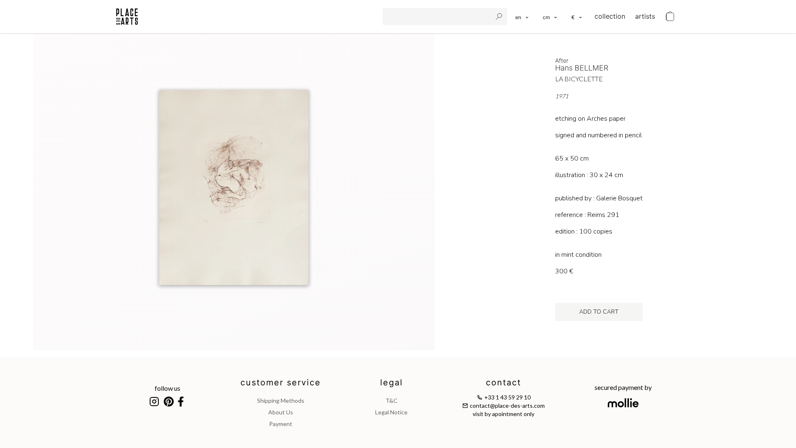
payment (280, 423)
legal (391, 382)
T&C (392, 400)
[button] (550, 16)
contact (503, 382)
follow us (167, 388)
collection (610, 16)
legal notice (391, 412)
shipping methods (280, 400)
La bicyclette (579, 79)
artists (645, 16)
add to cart (599, 312)
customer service (280, 382)
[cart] (670, 16)
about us (280, 412)
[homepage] (127, 16)
